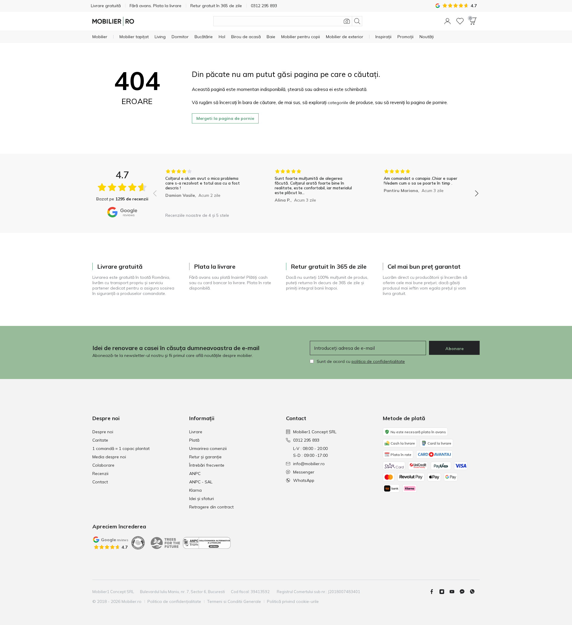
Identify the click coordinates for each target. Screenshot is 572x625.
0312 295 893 (306, 440)
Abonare (454, 348)
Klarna (195, 490)
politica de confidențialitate (378, 361)
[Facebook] (434, 591)
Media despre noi (109, 457)
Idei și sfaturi (201, 498)
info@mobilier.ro (309, 463)
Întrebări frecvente (206, 465)
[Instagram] (444, 591)
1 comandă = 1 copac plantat (121, 448)
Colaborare (103, 465)
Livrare (195, 431)
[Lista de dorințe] (460, 21)
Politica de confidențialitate (174, 601)
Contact (100, 482)
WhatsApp (303, 480)
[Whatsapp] (475, 591)
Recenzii (100, 473)
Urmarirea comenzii (208, 448)
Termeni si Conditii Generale (234, 601)
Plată (194, 440)
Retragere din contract (211, 507)
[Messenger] (464, 591)
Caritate (100, 440)
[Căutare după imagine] (347, 21)
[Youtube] (454, 591)
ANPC (194, 473)
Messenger (303, 472)
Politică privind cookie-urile (293, 601)
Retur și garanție (205, 457)
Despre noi (102, 431)
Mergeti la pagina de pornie (225, 118)
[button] (447, 21)
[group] (206, 189)
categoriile (338, 102)
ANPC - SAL (200, 482)
